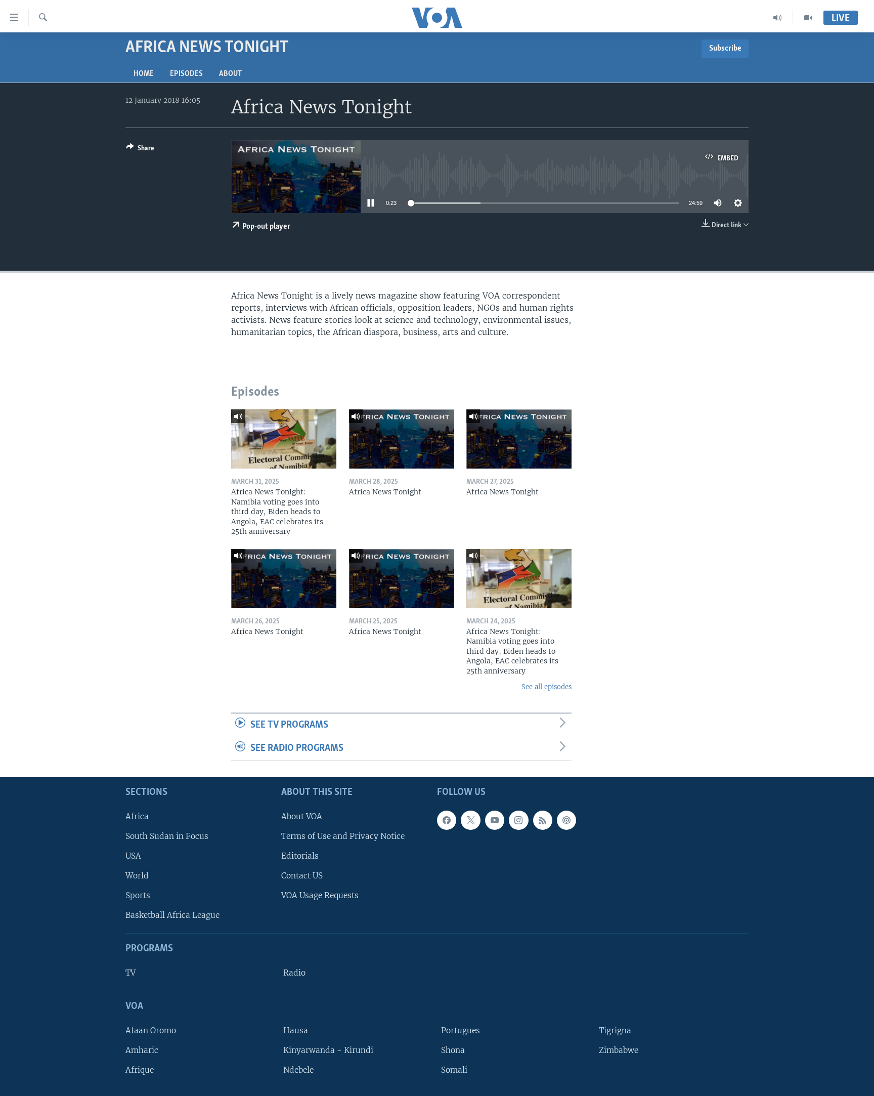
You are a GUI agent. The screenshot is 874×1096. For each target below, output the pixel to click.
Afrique (139, 1070)
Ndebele (298, 1070)
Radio (294, 973)
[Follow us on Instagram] (518, 820)
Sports (137, 895)
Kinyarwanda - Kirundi (328, 1050)
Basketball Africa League (172, 915)
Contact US (302, 875)
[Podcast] (566, 820)
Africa (137, 816)
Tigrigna (615, 1030)
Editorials (300, 856)
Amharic (141, 1050)
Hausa (295, 1030)
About (230, 74)
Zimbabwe (618, 1050)
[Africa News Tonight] (401, 439)
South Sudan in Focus (166, 836)
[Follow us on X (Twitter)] (470, 820)
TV (130, 973)
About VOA (301, 816)
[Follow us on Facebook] (446, 820)
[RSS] (542, 820)
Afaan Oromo (150, 1030)
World (137, 875)
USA (133, 856)
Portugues (460, 1030)
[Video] (808, 17)
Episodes (186, 74)
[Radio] (777, 17)
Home (144, 74)
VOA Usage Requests (320, 895)
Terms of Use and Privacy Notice (343, 836)
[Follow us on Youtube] (494, 820)
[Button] (140, 149)
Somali (454, 1070)
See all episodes (546, 687)
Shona (453, 1050)
